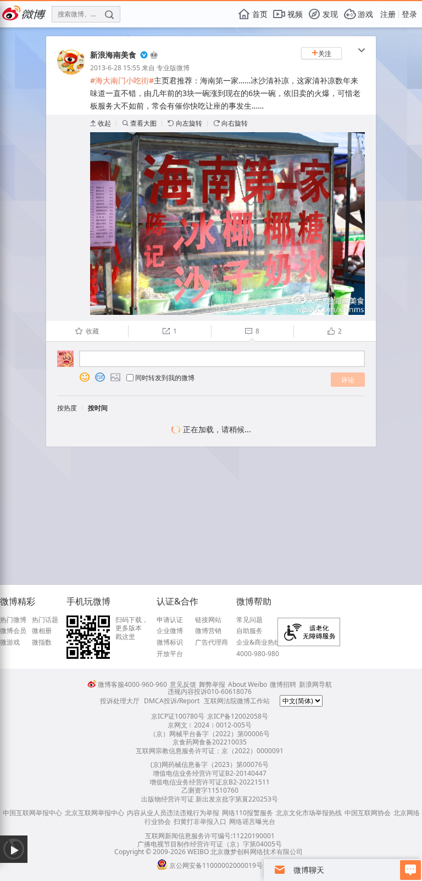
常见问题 (249, 619)
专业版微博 (173, 67)
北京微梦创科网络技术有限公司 (256, 851)
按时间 (98, 408)
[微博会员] (153, 55)
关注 (321, 53)
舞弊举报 (212, 684)
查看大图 (139, 123)
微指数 (42, 642)
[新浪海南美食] (71, 72)
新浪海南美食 (113, 54)
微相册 (42, 630)
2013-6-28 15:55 (115, 67)
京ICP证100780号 (177, 716)
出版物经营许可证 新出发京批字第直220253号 (209, 799)
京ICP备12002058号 (237, 716)
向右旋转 (230, 123)
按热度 (67, 408)
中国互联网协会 (368, 812)
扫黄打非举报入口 (200, 821)
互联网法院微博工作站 (237, 700)
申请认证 (170, 619)
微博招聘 (283, 684)
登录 (409, 14)
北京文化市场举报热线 (309, 812)
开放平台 (170, 654)
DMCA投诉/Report (171, 700)
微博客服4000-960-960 (132, 684)
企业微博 (170, 630)
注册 (388, 14)
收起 (100, 123)
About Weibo (247, 684)
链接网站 (208, 619)
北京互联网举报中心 (94, 812)
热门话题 (45, 619)
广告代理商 (211, 642)
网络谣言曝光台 (252, 821)
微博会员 (13, 630)
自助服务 (249, 630)
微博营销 (208, 630)
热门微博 (13, 619)
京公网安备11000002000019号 (216, 865)
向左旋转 (185, 123)
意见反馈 (183, 684)
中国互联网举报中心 (32, 812)
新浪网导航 (315, 684)
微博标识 (170, 642)
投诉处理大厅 (120, 700)
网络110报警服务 (247, 812)
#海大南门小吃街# (122, 80)
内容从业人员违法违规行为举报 (173, 812)
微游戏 (10, 642)
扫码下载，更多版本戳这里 (131, 628)
